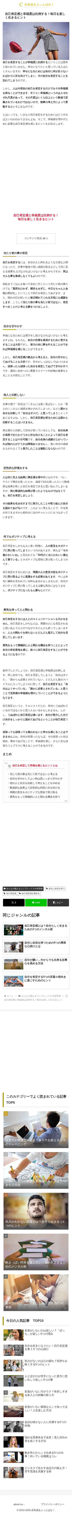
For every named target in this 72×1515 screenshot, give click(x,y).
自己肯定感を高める (31, 893)
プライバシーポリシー (52, 1504)
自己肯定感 (11, 893)
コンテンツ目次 (33, 238)
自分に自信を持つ (57, 888)
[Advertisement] (36, 165)
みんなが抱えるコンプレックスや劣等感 (24, 888)
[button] (58, 902)
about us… (19, 1504)
